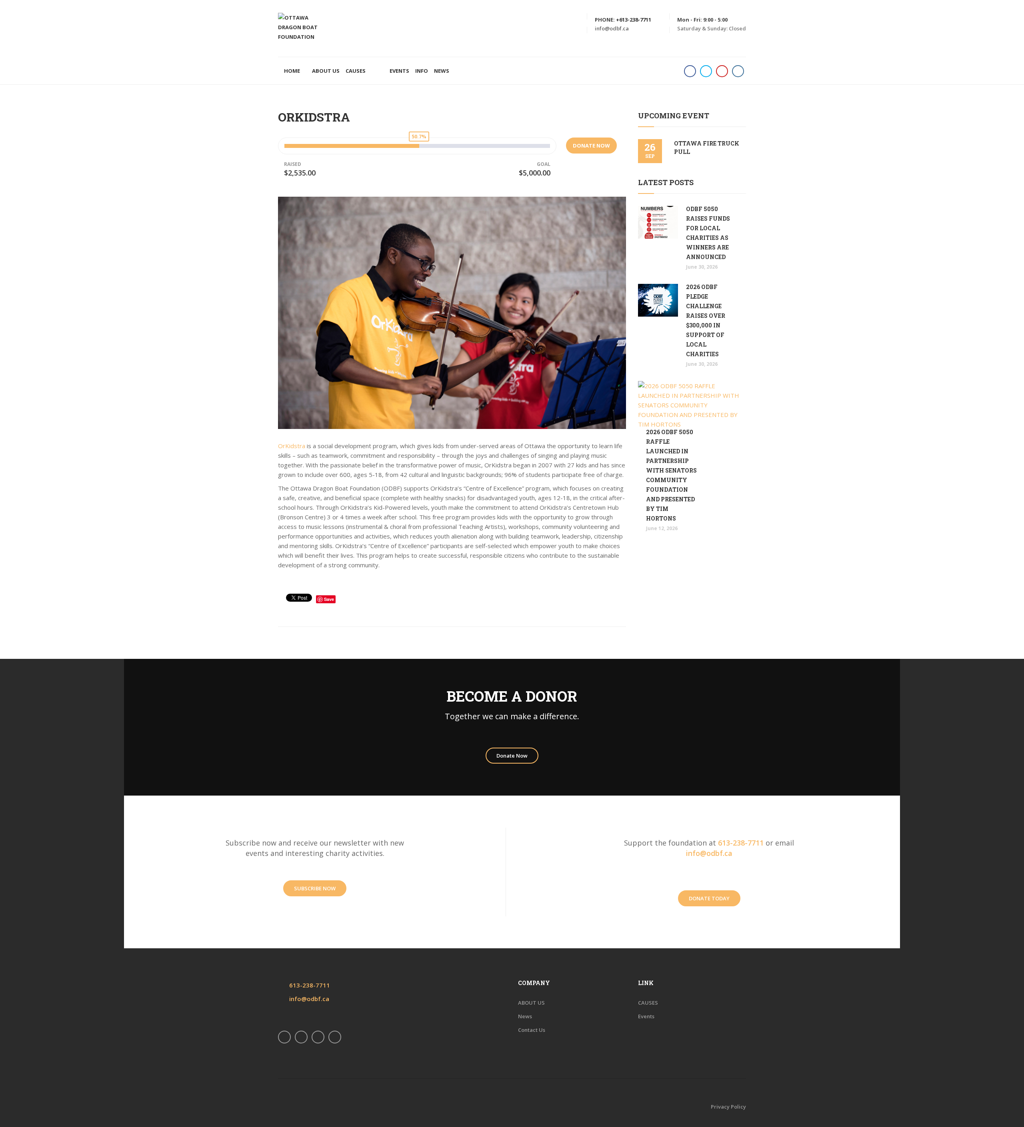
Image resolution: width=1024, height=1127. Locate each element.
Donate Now (512, 755)
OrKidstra (291, 446)
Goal (543, 164)
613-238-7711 (741, 843)
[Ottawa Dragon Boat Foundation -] (304, 26)
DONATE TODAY (709, 898)
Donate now (591, 145)
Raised (292, 164)
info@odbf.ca (612, 28)
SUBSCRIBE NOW (315, 888)
